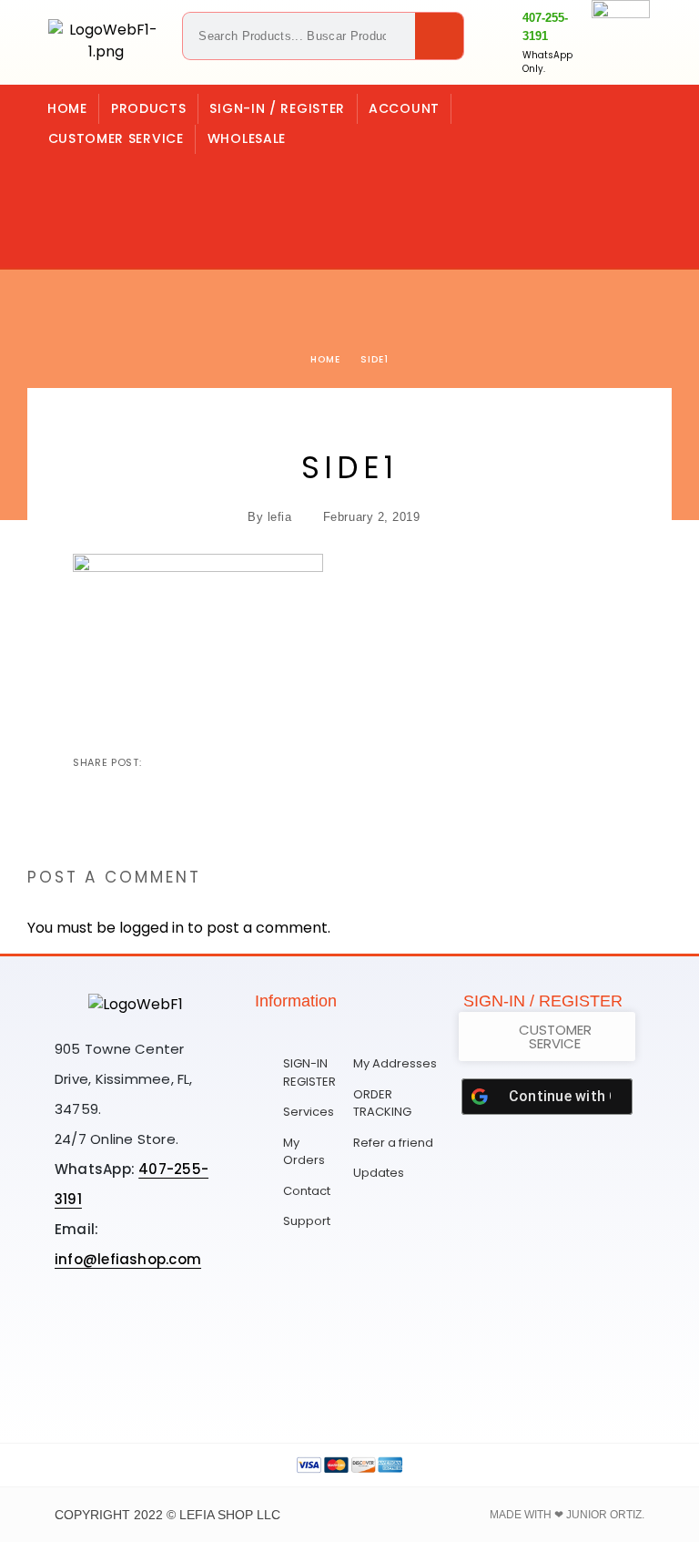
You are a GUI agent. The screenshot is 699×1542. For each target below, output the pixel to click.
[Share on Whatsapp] (244, 762)
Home (67, 108)
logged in (151, 927)
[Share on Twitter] (186, 762)
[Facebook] (126, 229)
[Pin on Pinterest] (215, 762)
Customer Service (116, 138)
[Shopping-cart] (74, 177)
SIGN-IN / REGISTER (277, 108)
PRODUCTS (149, 108)
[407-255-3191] (501, 42)
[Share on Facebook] (157, 762)
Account (404, 108)
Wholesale (247, 138)
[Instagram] (126, 177)
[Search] (439, 36)
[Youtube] (135, 1374)
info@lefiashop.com (128, 1259)
